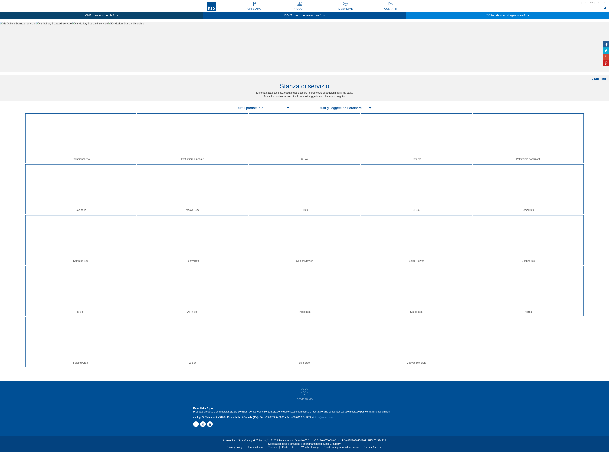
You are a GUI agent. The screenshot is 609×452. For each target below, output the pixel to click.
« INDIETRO (599, 79)
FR (591, 2)
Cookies (272, 447)
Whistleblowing (310, 447)
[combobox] (263, 108)
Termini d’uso (255, 447)
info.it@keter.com (323, 417)
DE (604, 2)
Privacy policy (234, 447)
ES (597, 2)
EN (584, 2)
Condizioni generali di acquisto (341, 447)
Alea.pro (377, 447)
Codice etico (289, 447)
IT (579, 2)
